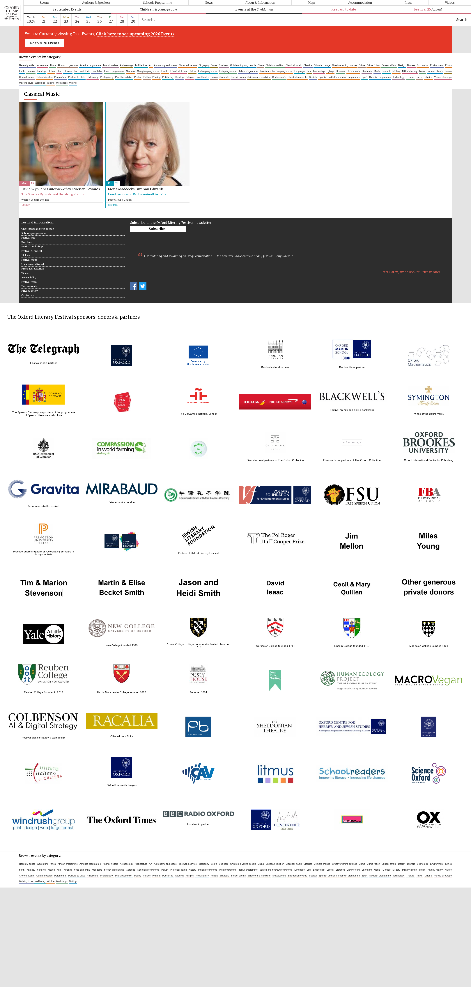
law (309, 71)
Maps (312, 2)
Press (408, 2)
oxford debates (44, 77)
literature (367, 71)
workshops (62, 82)
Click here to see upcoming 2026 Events (135, 34)
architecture (141, 65)
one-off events (26, 77)
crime (362, 65)
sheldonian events (297, 77)
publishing (167, 77)
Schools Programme (157, 2)
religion (189, 77)
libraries (340, 71)
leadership (319, 71)
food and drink (82, 71)
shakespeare (279, 77)
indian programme (207, 71)
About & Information (260, 2)
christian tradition (275, 65)
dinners (411, 65)
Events (44, 2)
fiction (51, 71)
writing (73, 82)
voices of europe (443, 77)
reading (179, 77)
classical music (294, 65)
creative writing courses (344, 65)
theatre (410, 77)
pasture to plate (76, 77)
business (223, 65)
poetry (137, 77)
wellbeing (40, 82)
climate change (322, 65)
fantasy (31, 71)
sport (364, 77)
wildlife (50, 82)
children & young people (243, 65)
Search (461, 20)
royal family (202, 77)
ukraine (428, 77)
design (401, 65)
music (422, 71)
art (150, 65)
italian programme (248, 71)
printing (156, 77)
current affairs (389, 65)
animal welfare (110, 65)
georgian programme (148, 71)
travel (419, 77)
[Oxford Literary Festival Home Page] (11, 13)
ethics (448, 65)
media (377, 71)
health (164, 71)
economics (422, 65)
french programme (114, 71)
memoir (386, 71)
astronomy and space (165, 65)
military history (409, 71)
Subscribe (157, 229)
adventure (42, 65)
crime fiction (373, 65)
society (313, 77)
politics (146, 77)
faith (21, 71)
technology (398, 77)
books (214, 65)
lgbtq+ (330, 71)
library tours (353, 71)
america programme (90, 65)
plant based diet (123, 77)
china (261, 65)
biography (204, 65)
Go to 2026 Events (44, 43)
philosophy (92, 77)
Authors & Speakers (96, 2)
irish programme (227, 71)
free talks (97, 71)
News (209, 2)
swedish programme (380, 77)
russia (214, 77)
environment (436, 65)
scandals (224, 77)
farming (41, 71)
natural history (435, 71)
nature (448, 71)
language (299, 71)
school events (238, 77)
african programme (68, 65)
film (59, 71)
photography (106, 77)
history (192, 71)
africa (53, 65)
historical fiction (178, 71)
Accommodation (360, 2)
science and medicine (258, 77)
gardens (130, 71)
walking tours (26, 82)
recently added (27, 65)
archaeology (126, 65)
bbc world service (187, 65)
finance (68, 71)
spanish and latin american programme (339, 77)
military (396, 71)
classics (308, 65)
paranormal (60, 77)
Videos (450, 2)
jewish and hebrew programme (276, 71)
